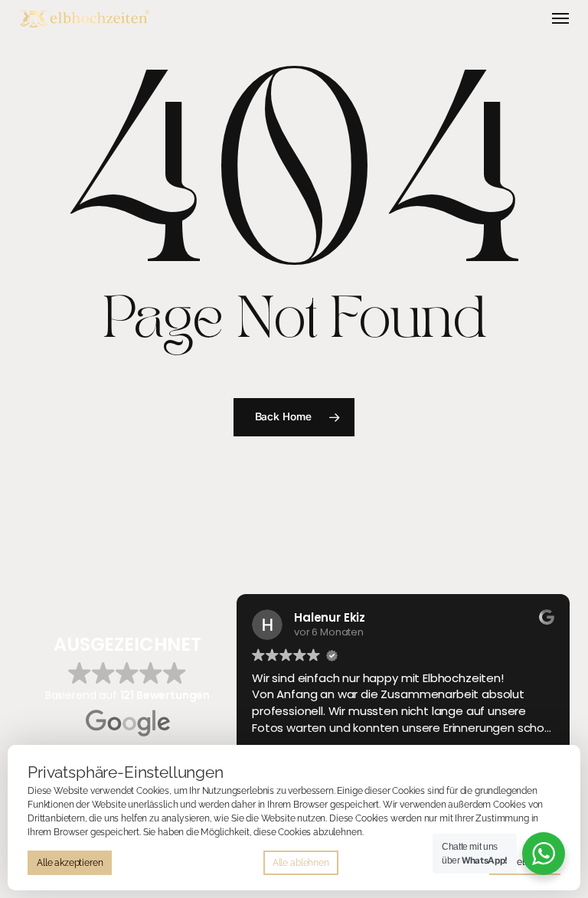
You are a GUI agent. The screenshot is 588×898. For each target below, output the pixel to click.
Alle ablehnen (301, 862)
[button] (560, 18)
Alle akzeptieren (70, 862)
